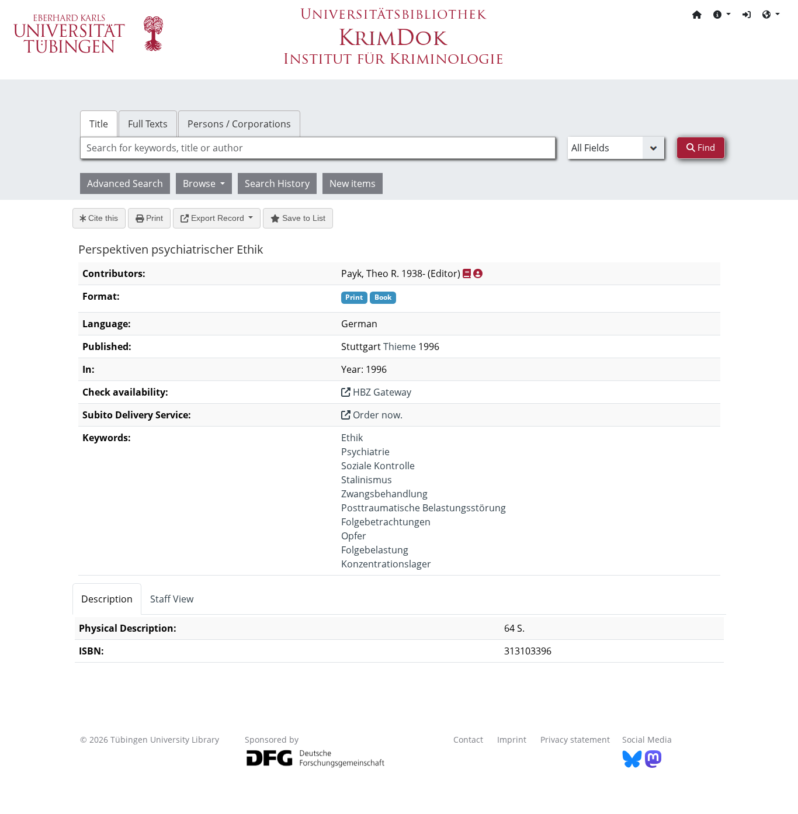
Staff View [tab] (171, 599)
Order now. (377, 414)
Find (705, 147)
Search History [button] (277, 183)
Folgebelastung (374, 549)
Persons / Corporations (239, 123)
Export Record (218, 218)
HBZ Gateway (381, 392)
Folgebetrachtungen (386, 521)
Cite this (102, 218)
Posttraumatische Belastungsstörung (423, 507)
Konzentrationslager (386, 563)
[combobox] (318, 148)
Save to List (302, 218)
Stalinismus (366, 479)
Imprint (511, 739)
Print (153, 218)
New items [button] (352, 183)
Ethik (352, 437)
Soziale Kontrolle (378, 465)
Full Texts (148, 123)
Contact (468, 739)
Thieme (399, 346)
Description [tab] (107, 599)
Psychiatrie (365, 451)
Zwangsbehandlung (384, 493)
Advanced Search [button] (125, 183)
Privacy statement (575, 739)
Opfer (353, 535)
